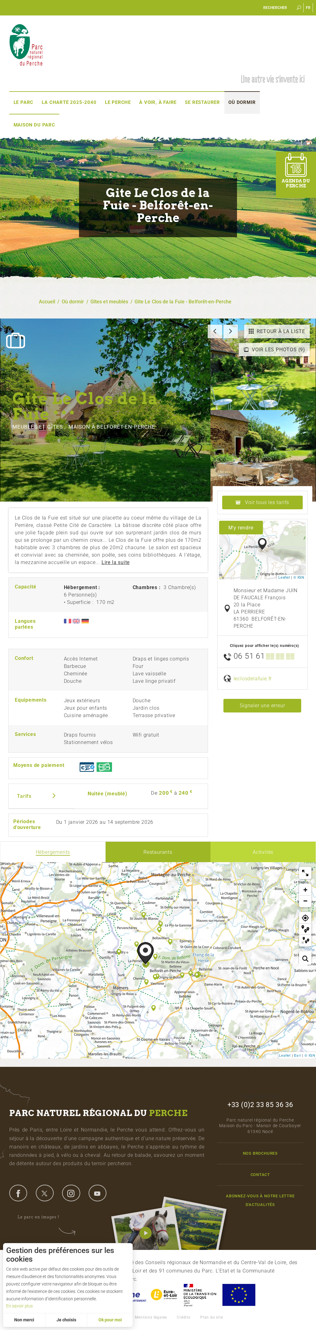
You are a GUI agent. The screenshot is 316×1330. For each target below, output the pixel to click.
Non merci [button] (24, 1319)
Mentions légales (151, 1317)
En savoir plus (19, 1305)
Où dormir (242, 102)
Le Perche (118, 102)
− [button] (305, 901)
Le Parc (24, 102)
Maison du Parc (34, 125)
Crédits (183, 1317)
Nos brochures (260, 1153)
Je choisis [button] (66, 1319)
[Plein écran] (305, 873)
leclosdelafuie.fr (253, 679)
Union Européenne (239, 1294)
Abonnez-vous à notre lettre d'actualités (260, 1200)
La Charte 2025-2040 (69, 102)
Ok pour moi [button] (110, 1319)
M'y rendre (241, 527)
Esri (297, 1055)
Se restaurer (202, 102)
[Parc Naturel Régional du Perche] (26, 44)
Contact (260, 1174)
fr (308, 8)
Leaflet (284, 577)
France (200, 1294)
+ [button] (305, 890)
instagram (71, 1193)
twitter (45, 1193)
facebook (18, 1193)
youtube (97, 1193)
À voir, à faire (158, 102)
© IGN (298, 577)
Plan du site (211, 1317)
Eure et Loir (164, 1294)
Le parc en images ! (38, 1217)
